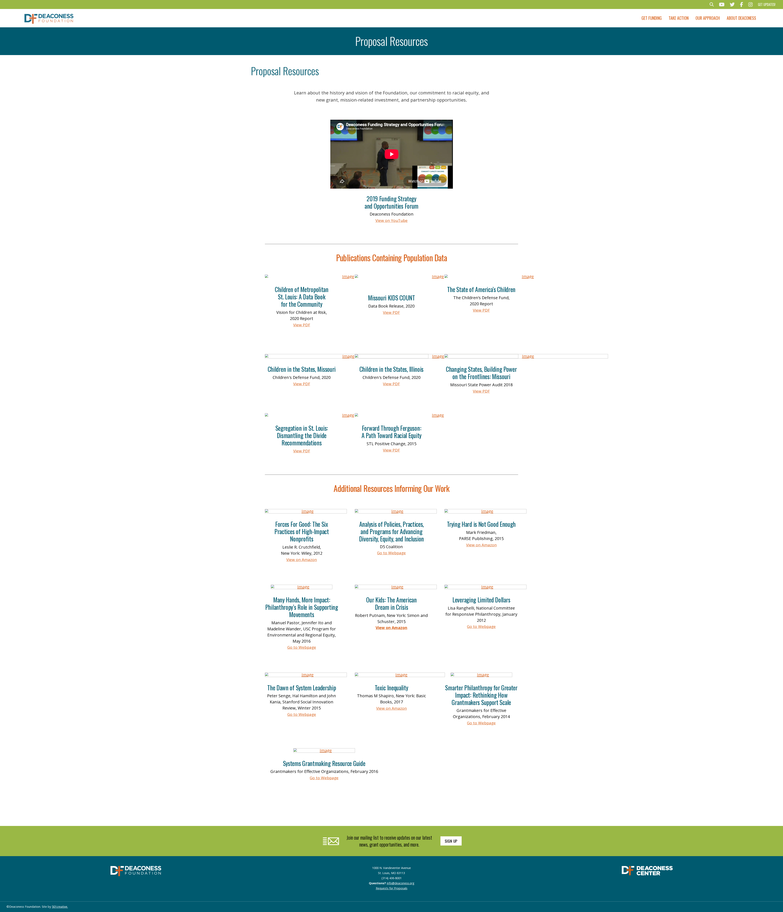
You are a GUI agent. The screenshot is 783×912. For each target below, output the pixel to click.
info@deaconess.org (400, 883)
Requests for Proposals (391, 888)
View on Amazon (301, 559)
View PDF (301, 325)
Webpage (486, 626)
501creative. (60, 907)
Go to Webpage (391, 553)
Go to (472, 626)
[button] (712, 4)
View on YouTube (391, 220)
